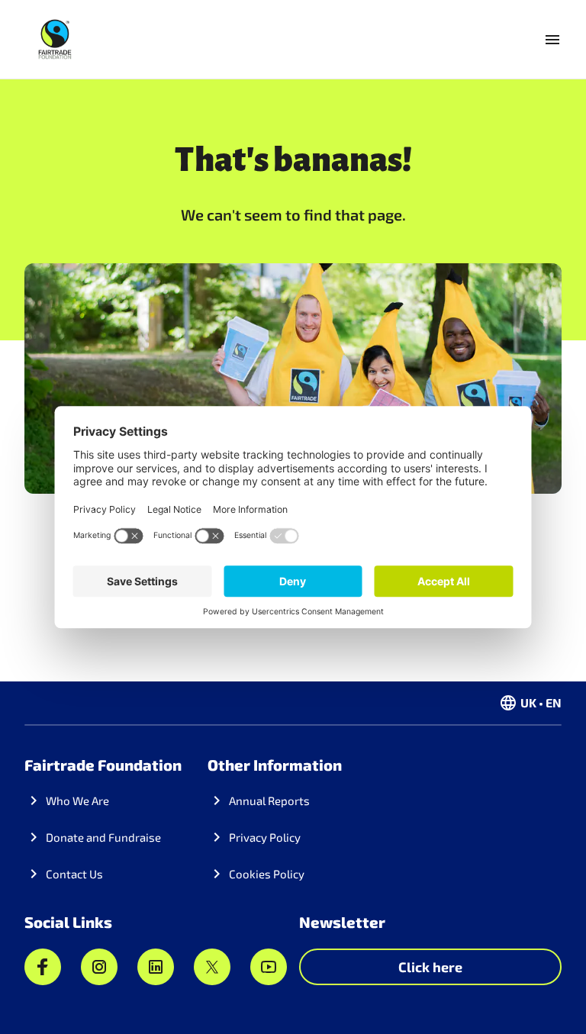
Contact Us (74, 874)
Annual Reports (269, 800)
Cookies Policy (266, 874)
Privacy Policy (265, 837)
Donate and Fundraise (103, 837)
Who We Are (77, 800)
